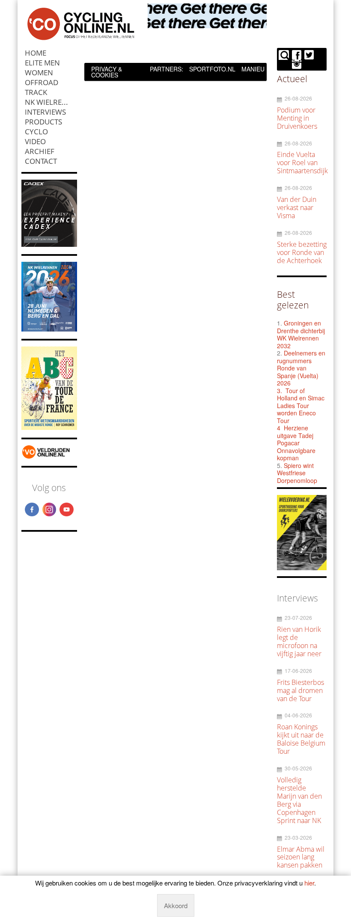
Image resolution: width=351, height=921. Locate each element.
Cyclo (36, 131)
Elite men (42, 63)
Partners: (166, 69)
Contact (41, 161)
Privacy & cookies (106, 72)
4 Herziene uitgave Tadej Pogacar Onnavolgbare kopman (296, 442)
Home (35, 53)
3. (279, 390)
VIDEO (35, 141)
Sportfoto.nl (212, 69)
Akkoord (175, 905)
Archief (39, 151)
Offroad (41, 82)
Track (36, 92)
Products (43, 122)
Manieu (253, 69)
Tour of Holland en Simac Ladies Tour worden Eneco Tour (300, 405)
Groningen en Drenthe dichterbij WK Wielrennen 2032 (301, 334)
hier (309, 882)
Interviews (45, 112)
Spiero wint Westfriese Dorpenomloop (297, 473)
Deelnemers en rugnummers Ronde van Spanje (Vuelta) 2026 (301, 368)
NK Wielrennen (51, 102)
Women (39, 72)
